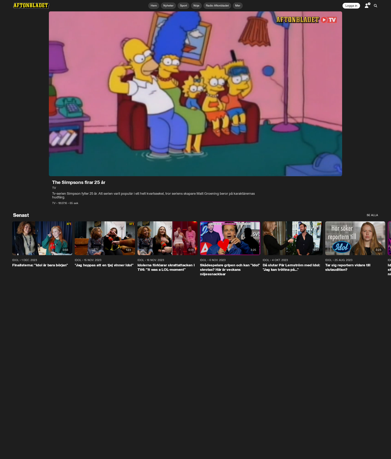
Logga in (351, 6)
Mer (237, 5)
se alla (372, 215)
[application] (195, 93)
